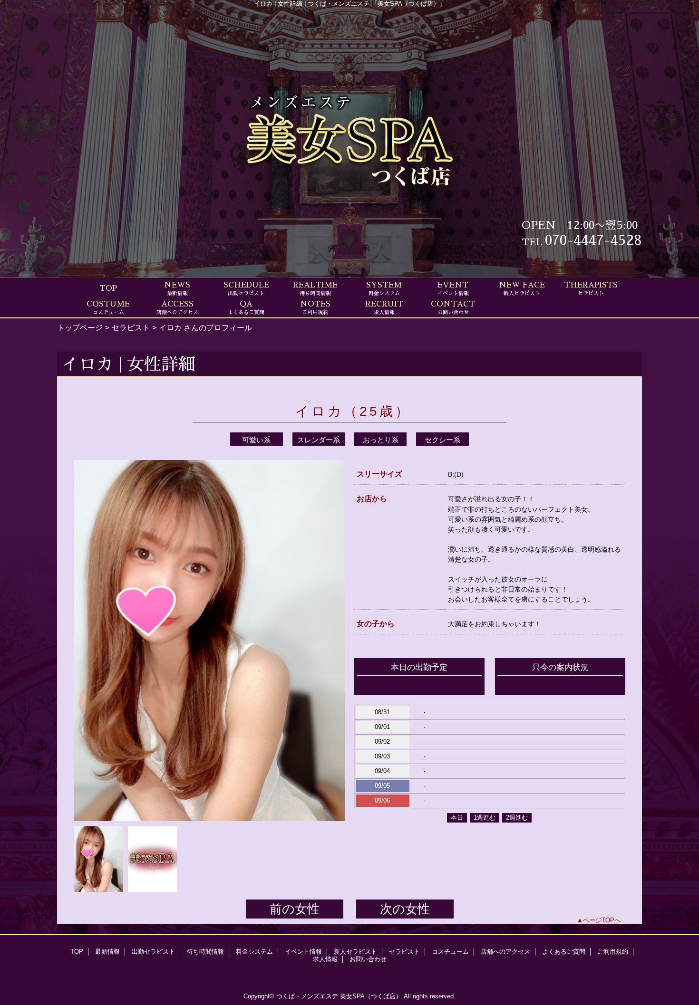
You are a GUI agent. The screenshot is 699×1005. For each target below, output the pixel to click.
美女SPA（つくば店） (371, 996)
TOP (108, 288)
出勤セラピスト (153, 951)
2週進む (517, 817)
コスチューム (450, 951)
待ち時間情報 (205, 951)
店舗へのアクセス (505, 951)
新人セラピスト (355, 951)
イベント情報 (303, 951)
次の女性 (405, 909)
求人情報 (325, 959)
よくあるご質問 (563, 951)
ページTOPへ (602, 920)
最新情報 (107, 951)
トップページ (80, 327)
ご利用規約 (612, 951)
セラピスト (131, 327)
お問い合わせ (368, 959)
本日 (457, 817)
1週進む (484, 817)
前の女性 (295, 909)
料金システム (254, 951)
